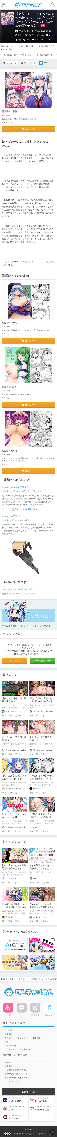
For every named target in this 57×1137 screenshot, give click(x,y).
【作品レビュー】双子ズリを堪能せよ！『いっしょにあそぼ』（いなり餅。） (41, 780)
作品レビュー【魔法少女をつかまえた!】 (14, 816)
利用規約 (8, 1034)
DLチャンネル (28, 5)
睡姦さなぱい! (9, 386)
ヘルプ (7, 1041)
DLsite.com (16, 1099)
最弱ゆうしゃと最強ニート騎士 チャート (41, 738)
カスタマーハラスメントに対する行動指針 (23, 1038)
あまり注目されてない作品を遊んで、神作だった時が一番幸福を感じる (41, 868)
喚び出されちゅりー (12, 450)
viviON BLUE (43, 1108)
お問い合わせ (10, 1045)
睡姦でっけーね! (10, 322)
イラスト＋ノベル (42, 39)
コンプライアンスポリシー (16, 1081)
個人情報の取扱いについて (16, 1073)
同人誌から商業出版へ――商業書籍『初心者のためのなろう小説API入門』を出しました (14, 908)
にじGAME (43, 1099)
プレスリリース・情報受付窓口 (18, 1049)
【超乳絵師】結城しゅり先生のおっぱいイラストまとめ (14, 778)
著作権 (7, 1062)
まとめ (22, 979)
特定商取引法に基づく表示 (16, 1070)
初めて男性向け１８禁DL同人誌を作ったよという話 (14, 868)
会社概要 (8, 1030)
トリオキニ (16, 1117)
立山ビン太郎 (12, 55)
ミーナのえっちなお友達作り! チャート (14, 738)
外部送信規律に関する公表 (16, 1077)
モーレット (29, 55)
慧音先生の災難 (46, 55)
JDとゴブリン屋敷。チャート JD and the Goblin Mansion (41, 701)
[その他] (45, 63)
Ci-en (16, 1108)
